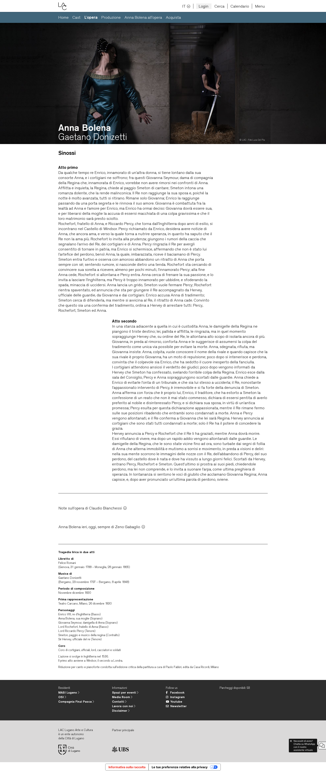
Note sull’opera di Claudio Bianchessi (90, 508)
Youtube (176, 701)
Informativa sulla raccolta (126, 767)
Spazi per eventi (124, 692)
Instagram (177, 697)
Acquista (173, 17)
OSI (61, 697)
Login (203, 6)
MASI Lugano (68, 692)
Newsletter (178, 706)
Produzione (111, 17)
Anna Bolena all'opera (143, 17)
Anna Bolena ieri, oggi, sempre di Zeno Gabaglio (99, 526)
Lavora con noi (123, 706)
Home (63, 17)
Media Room (121, 697)
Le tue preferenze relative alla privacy (180, 767)
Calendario (240, 6)
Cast (76, 17)
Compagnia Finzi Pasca (75, 701)
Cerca (220, 6)
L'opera (91, 17)
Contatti (118, 701)
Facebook (177, 692)
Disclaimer (120, 710)
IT (184, 6)
